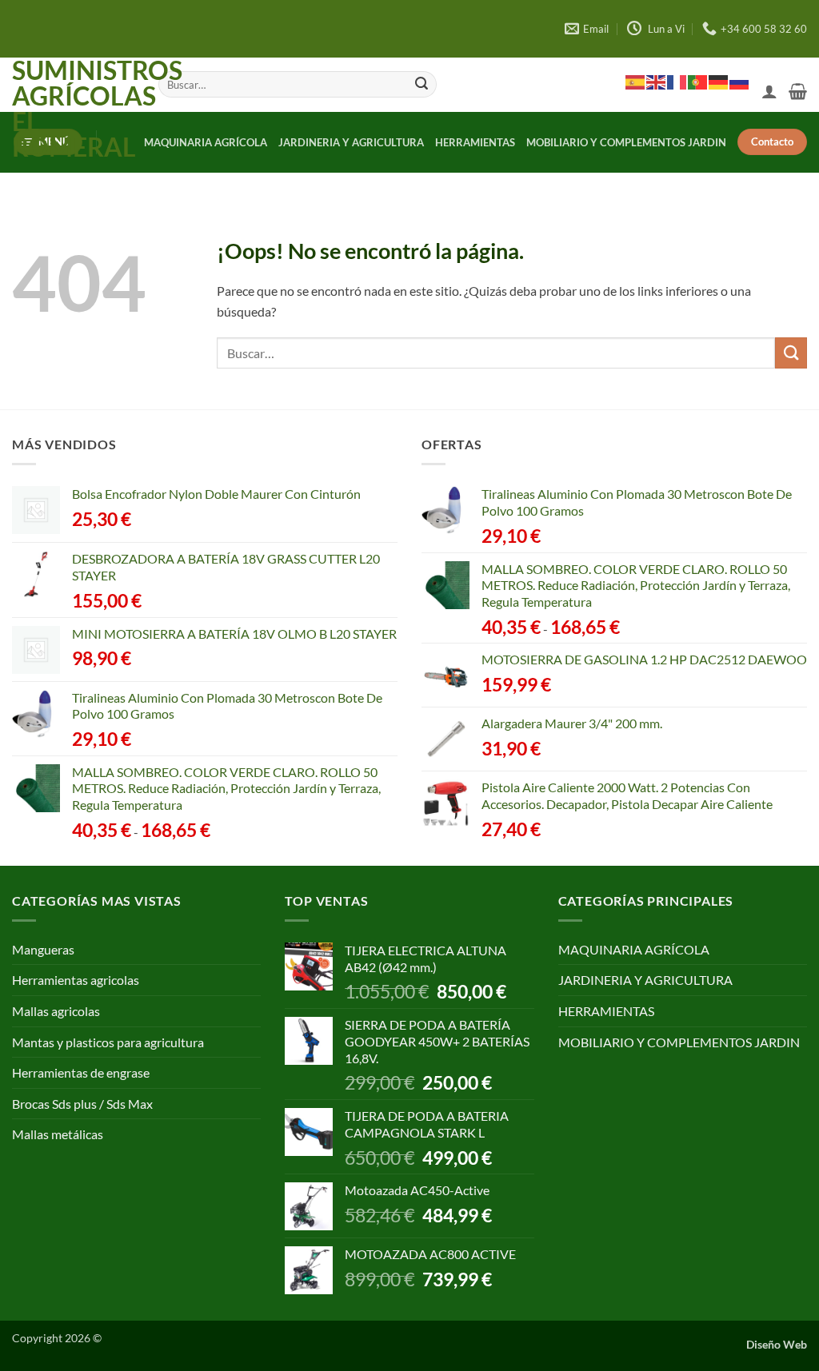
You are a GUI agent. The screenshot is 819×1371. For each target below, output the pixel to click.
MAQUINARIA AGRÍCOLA (205, 142)
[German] (719, 81)
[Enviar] (422, 84)
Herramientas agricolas (75, 979)
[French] (677, 81)
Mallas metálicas (57, 1134)
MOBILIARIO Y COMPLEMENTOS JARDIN (626, 142)
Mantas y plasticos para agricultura (108, 1042)
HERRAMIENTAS (475, 142)
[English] (656, 81)
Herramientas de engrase (81, 1072)
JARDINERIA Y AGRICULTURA (351, 142)
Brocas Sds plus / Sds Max (82, 1103)
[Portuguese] (698, 81)
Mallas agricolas (56, 1010)
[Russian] (739, 81)
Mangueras (43, 949)
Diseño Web (776, 1344)
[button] (769, 91)
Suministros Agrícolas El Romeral (73, 109)
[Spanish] (635, 81)
